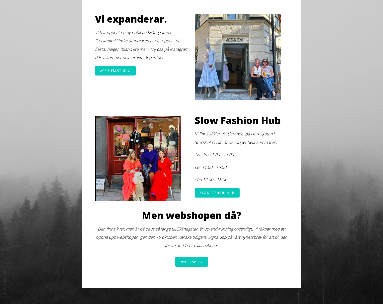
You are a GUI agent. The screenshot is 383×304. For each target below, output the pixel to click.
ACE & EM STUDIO (115, 71)
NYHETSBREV (191, 262)
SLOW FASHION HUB (217, 193)
